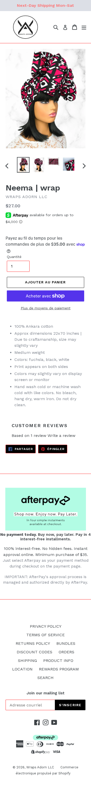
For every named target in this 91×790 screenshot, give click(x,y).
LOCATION (22, 669)
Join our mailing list (45, 693)
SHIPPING (27, 660)
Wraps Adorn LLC (40, 767)
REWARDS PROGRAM (59, 669)
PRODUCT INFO (58, 660)
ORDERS (66, 652)
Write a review (61, 435)
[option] (23, 165)
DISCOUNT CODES (34, 652)
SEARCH (45, 677)
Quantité (14, 257)
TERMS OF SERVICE (45, 634)
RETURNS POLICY (33, 643)
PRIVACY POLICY (45, 626)
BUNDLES (65, 643)
